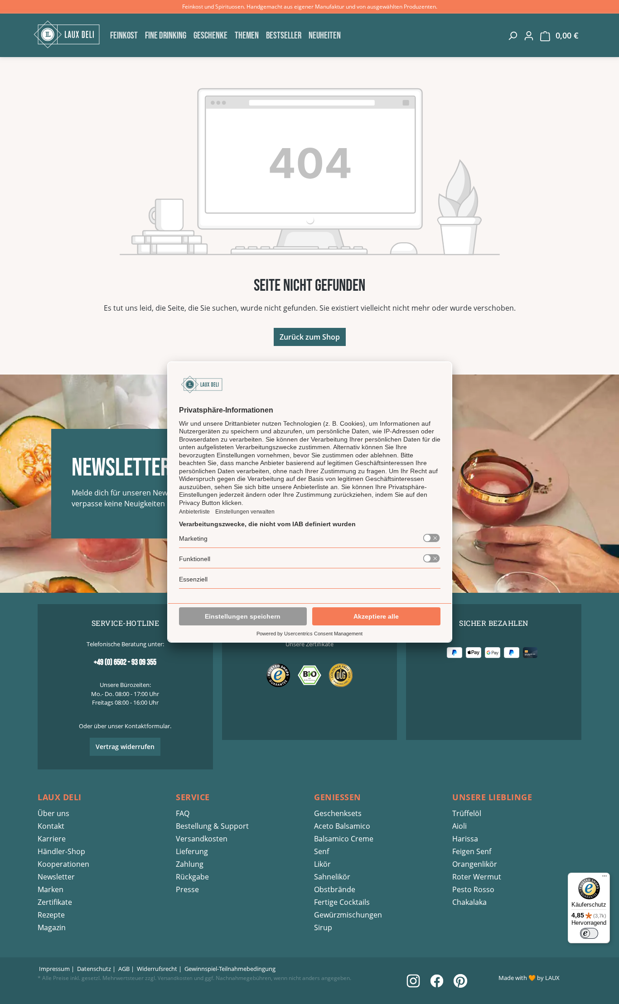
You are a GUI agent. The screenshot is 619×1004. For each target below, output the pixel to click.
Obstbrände (334, 889)
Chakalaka (469, 902)
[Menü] (604, 878)
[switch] (589, 933)
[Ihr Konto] (529, 35)
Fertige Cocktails (342, 902)
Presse (187, 889)
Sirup (323, 927)
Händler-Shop (61, 851)
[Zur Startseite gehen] (69, 34)
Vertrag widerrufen (125, 746)
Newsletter (56, 877)
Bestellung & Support (212, 826)
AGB (124, 969)
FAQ (182, 813)
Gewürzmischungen (348, 915)
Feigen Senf (471, 851)
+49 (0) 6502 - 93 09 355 (125, 662)
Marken (50, 889)
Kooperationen (63, 864)
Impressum (54, 969)
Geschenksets (338, 813)
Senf (321, 851)
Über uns (53, 813)
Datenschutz (94, 969)
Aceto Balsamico (342, 826)
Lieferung (192, 851)
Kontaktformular (147, 726)
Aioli (459, 826)
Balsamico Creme (343, 839)
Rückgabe (192, 877)
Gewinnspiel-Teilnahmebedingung (230, 969)
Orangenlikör (474, 864)
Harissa (465, 839)
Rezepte (51, 915)
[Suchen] (512, 35)
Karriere (52, 839)
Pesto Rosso (473, 889)
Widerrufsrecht (157, 969)
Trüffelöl (466, 813)
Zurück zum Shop (310, 337)
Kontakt (51, 826)
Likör (322, 864)
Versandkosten (201, 839)
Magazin (52, 927)
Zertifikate (55, 902)
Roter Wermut (476, 877)
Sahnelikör (332, 877)
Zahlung (189, 864)
